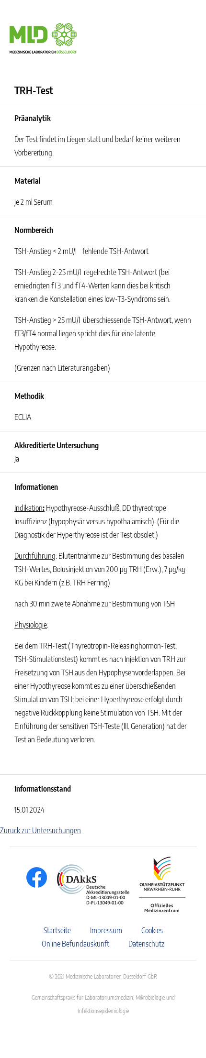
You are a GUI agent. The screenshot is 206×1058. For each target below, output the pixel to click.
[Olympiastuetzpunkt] (157, 884)
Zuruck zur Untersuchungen (40, 830)
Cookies (152, 930)
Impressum (106, 930)
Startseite (57, 930)
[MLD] (43, 37)
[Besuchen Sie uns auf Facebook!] (34, 877)
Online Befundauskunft (75, 943)
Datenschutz (146, 943)
